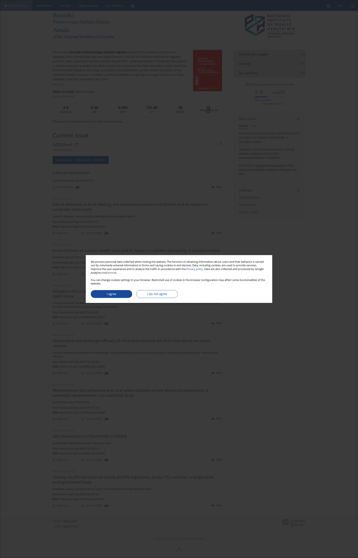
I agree (111, 294)
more (112, 273)
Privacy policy (194, 269)
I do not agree (157, 294)
